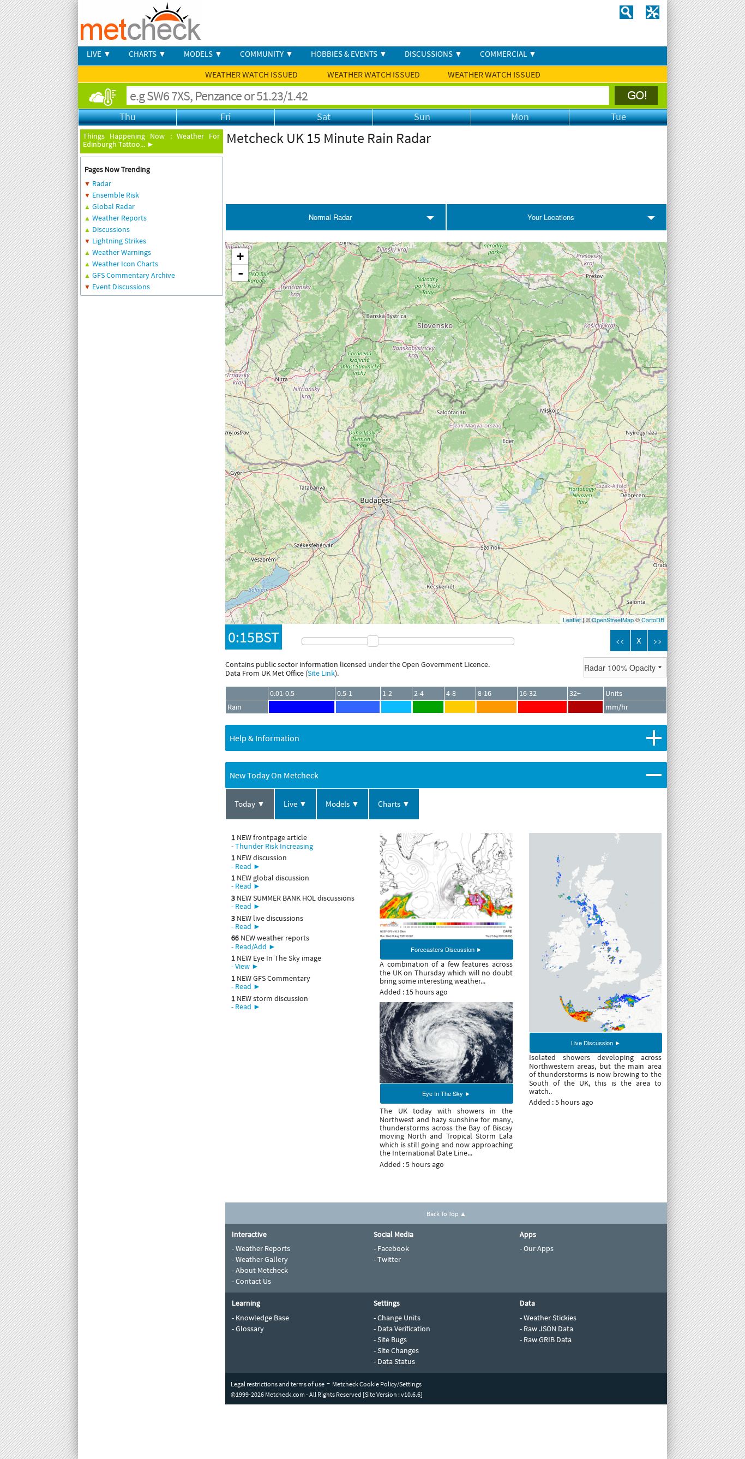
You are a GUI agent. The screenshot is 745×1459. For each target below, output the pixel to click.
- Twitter (387, 1259)
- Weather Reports (261, 1248)
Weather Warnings (121, 252)
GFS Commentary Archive (133, 275)
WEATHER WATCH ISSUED (252, 74)
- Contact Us (251, 1281)
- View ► (245, 966)
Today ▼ (250, 804)
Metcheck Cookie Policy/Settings (377, 1384)
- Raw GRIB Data (546, 1339)
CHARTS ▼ (147, 54)
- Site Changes (396, 1350)
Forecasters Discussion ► (446, 949)
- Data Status (394, 1361)
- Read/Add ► (253, 946)
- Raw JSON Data (546, 1328)
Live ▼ (295, 804)
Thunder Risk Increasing (274, 846)
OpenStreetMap (613, 619)
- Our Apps (537, 1248)
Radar (101, 183)
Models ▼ (342, 804)
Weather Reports (119, 218)
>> (657, 640)
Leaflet (572, 619)
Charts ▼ (394, 804)
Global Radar (113, 206)
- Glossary (248, 1328)
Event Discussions (121, 286)
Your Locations (550, 217)
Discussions (111, 229)
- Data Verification (402, 1328)
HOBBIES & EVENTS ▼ (349, 54)
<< (620, 640)
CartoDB (652, 619)
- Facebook (391, 1248)
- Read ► (246, 866)
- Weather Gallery (260, 1259)
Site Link (321, 673)
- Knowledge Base (260, 1318)
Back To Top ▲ (446, 1214)
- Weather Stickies (548, 1318)
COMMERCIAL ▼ (508, 54)
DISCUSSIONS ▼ (433, 54)
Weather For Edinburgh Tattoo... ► (151, 140)
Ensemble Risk (115, 195)
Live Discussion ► (596, 1042)
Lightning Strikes (119, 241)
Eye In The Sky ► (446, 1093)
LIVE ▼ (99, 54)
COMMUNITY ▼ (266, 54)
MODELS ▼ (203, 54)
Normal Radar (330, 217)
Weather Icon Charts (125, 264)
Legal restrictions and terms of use (278, 1384)
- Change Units (397, 1318)
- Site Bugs (390, 1339)
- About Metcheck (260, 1270)
